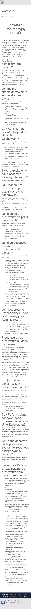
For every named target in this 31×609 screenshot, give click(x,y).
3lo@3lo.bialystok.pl (10, 115)
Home (11, 594)
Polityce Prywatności (7, 44)
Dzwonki (12, 596)
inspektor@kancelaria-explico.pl (13, 151)
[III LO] (2, 2)
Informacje (19, 596)
